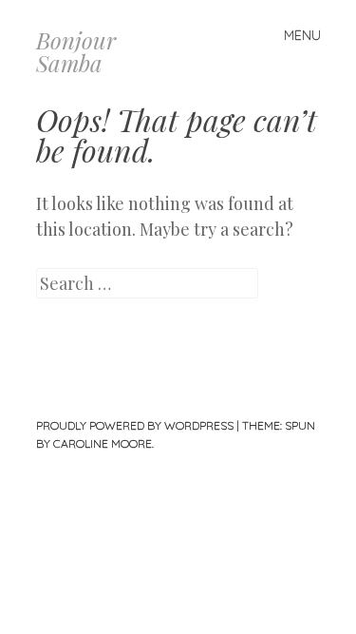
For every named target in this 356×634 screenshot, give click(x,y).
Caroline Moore (102, 443)
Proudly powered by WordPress (135, 425)
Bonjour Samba (76, 51)
